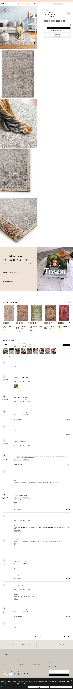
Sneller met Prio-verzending (60, 30)
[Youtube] (21, 674)
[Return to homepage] (4, 3)
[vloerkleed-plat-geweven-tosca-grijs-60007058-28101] (3, 323)
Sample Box (33, 3)
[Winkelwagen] (70, 3)
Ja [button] (21, 370)
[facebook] (27, 674)
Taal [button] (7, 356)
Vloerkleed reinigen (21, 664)
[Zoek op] (62, 3)
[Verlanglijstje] (67, 3)
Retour (5, 664)
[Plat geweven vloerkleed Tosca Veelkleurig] (22, 313)
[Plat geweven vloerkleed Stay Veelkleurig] (50, 313)
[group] (8, 344)
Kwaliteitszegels (20, 667)
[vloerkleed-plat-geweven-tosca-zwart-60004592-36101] (6, 323)
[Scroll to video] (34, 43)
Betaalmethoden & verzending (37, 663)
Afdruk (5, 666)
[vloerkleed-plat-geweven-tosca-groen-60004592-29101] (8, 323)
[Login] (69, 3)
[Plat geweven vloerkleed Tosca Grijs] (49, 21)
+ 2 (51, 322)
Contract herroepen (35, 667)
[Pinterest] (18, 674)
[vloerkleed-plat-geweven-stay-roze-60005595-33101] (49, 323)
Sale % (28, 3)
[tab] (67, 357)
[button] (5, 351)
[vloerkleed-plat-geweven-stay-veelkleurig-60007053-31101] (45, 323)
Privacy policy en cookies (36, 664)
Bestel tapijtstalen (58, 34)
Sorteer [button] (4, 356)
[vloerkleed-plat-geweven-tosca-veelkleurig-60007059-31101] (17, 323)
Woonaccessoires (21, 3)
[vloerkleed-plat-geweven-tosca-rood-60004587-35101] (59, 323)
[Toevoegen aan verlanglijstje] (45, 28)
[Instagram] (24, 674)
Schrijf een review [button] (66, 345)
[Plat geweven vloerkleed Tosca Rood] (64, 313)
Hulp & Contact (6, 663)
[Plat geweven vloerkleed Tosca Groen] (36, 313)
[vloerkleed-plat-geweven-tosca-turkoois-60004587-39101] (35, 323)
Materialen (19, 666)
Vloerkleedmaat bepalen (21, 663)
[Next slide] (69, 302)
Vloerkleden (14, 3)
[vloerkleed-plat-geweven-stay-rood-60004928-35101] (47, 323)
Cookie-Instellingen (35, 666)
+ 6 (9, 322)
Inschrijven (59, 675)
